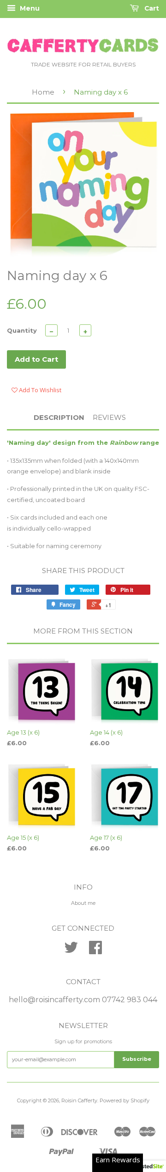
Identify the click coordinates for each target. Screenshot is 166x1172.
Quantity (22, 330)
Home (43, 92)
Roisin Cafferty (79, 1100)
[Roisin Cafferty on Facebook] (95, 951)
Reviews (109, 417)
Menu (29, 8)
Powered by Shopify (124, 1100)
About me (83, 903)
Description (59, 417)
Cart (150, 8)
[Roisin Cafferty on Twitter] (71, 951)
